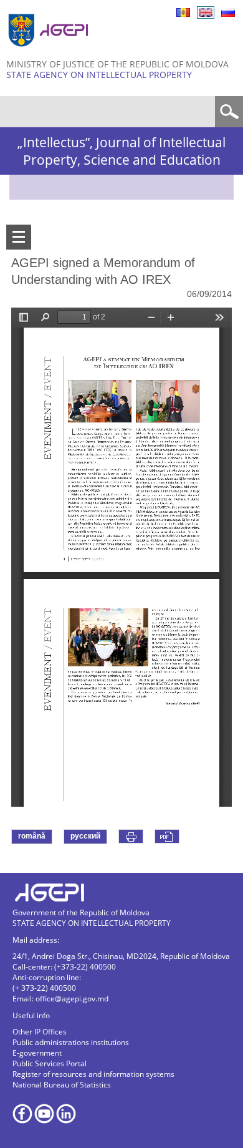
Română (183, 12)
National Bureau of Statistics (61, 1084)
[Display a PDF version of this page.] (167, 836)
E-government (37, 1053)
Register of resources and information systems (93, 1074)
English (205, 12)
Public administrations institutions (70, 1042)
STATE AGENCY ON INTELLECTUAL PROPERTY (99, 74)
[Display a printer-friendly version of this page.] (130, 836)
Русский (228, 12)
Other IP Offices (39, 1031)
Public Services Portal (49, 1063)
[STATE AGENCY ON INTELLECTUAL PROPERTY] (49, 51)
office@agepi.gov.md (72, 998)
